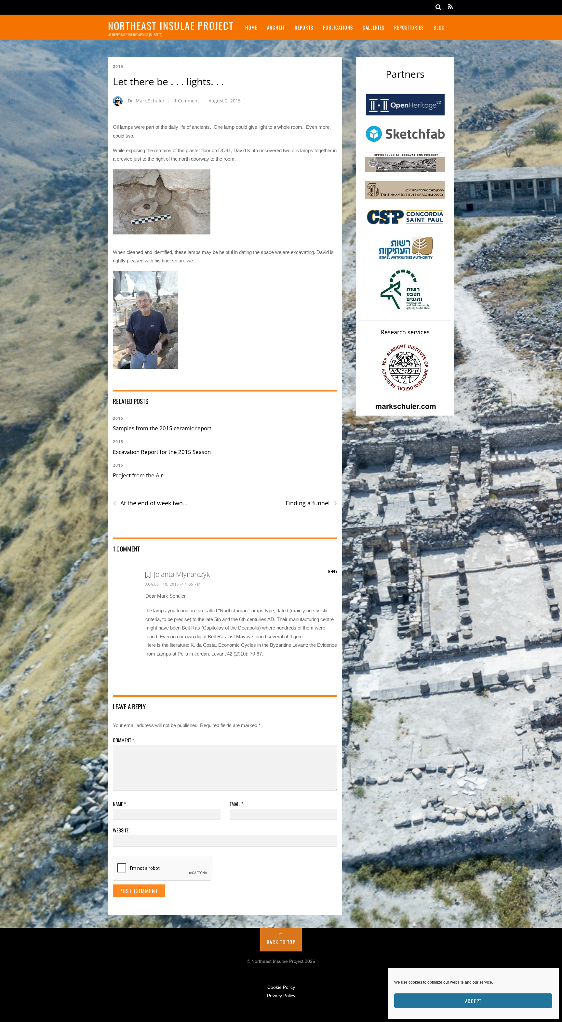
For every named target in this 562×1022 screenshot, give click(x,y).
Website (120, 830)
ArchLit (276, 27)
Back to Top (281, 942)
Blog (439, 27)
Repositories (409, 27)
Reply (332, 571)
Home (251, 27)
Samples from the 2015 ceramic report (162, 428)
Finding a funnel (311, 503)
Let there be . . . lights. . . (168, 81)
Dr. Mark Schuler (146, 101)
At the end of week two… (150, 503)
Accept (473, 1000)
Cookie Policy (281, 987)
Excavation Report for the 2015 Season (162, 452)
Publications (338, 27)
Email (236, 803)
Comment (123, 740)
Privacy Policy (281, 995)
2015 (118, 66)
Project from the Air (138, 475)
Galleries (373, 27)
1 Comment (186, 101)
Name (119, 803)
